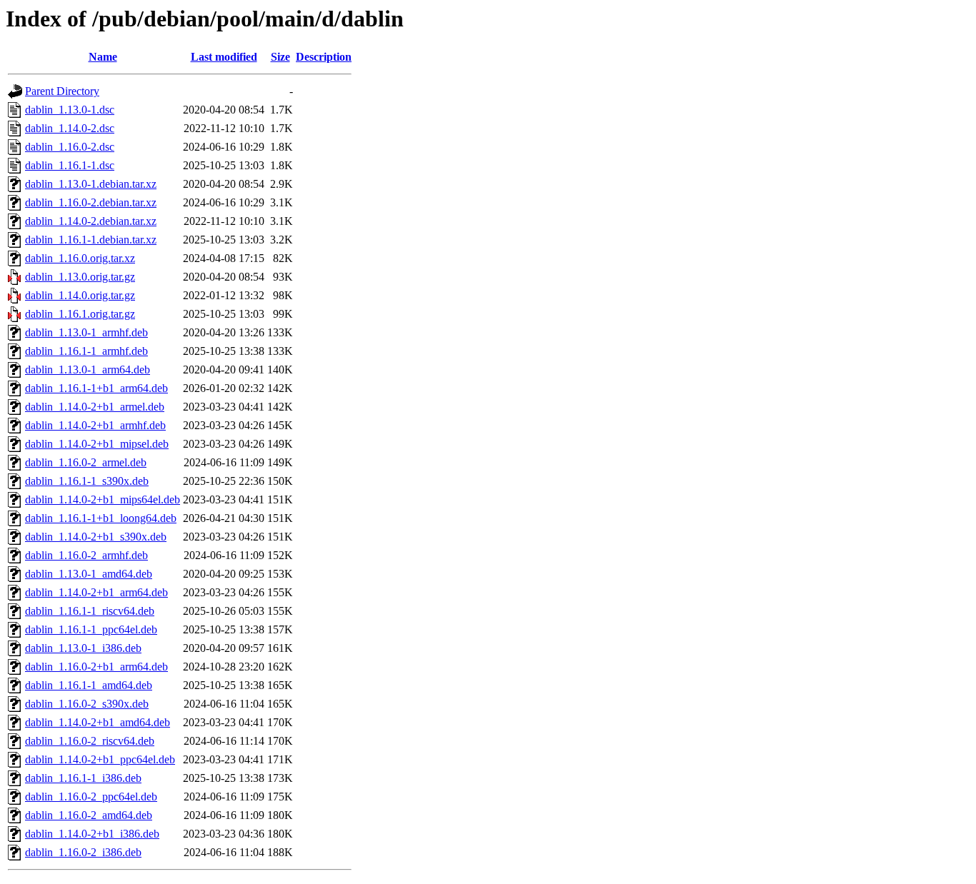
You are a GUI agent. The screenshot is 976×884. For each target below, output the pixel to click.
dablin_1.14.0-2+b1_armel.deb (94, 407)
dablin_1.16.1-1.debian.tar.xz (90, 239)
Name (103, 57)
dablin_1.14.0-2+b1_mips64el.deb (102, 499)
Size (280, 57)
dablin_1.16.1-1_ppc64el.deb (91, 629)
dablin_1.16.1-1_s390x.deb (87, 481)
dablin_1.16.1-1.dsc (69, 165)
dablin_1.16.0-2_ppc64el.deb (91, 796)
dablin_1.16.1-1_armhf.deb (86, 351)
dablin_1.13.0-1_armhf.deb (86, 332)
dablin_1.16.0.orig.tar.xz (80, 258)
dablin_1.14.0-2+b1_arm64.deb (96, 592)
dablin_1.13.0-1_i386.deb (83, 648)
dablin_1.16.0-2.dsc (69, 147)
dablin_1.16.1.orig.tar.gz (80, 314)
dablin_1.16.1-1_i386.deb (83, 778)
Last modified (224, 57)
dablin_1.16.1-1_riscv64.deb (89, 611)
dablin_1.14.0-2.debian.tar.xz (90, 221)
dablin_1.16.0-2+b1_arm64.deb (96, 667)
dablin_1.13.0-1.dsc (69, 110)
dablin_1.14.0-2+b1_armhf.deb (95, 425)
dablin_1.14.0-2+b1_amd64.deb (97, 722)
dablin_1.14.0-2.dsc (69, 128)
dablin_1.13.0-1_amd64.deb (88, 574)
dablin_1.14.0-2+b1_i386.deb (92, 834)
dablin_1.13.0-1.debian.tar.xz (90, 184)
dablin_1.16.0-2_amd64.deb (88, 815)
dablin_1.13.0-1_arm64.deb (87, 369)
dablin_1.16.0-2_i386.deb (83, 852)
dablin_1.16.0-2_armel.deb (85, 462)
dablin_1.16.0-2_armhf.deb (86, 555)
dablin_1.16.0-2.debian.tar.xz (90, 202)
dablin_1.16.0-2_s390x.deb (87, 704)
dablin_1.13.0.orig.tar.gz (80, 277)
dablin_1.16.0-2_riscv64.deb (89, 741)
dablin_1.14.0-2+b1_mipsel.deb (97, 444)
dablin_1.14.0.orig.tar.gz (80, 295)
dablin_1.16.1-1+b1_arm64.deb (96, 388)
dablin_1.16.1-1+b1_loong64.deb (100, 518)
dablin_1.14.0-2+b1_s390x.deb (95, 537)
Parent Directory (62, 91)
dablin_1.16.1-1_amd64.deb (88, 685)
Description (324, 57)
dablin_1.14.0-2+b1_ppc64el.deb (100, 759)
